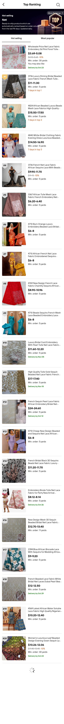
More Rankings (54, 13)
